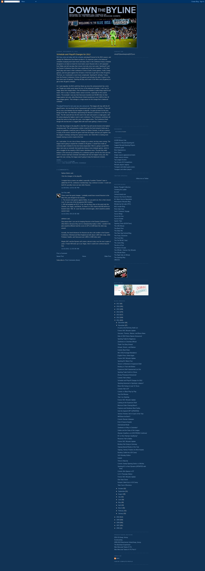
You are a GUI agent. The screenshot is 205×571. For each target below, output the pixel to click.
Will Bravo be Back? (124, 416)
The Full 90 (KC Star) (120, 240)
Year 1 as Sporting (123, 397)
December (121, 322)
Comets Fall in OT (123, 389)
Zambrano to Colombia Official (127, 341)
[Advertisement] (122, 92)
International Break (123, 425)
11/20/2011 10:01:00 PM (70, 188)
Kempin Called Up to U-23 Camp (128, 482)
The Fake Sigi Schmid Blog (122, 233)
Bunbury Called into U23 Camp (127, 452)
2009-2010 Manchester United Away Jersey (127, 542)
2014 (118, 312)
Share (59, 160)
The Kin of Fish (119, 245)
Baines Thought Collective (122, 187)
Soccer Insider (118, 218)
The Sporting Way (119, 257)
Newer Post (60, 256)
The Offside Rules (119, 252)
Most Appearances (120, 150)
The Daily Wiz (118, 231)
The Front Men (118, 238)
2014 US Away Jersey (121, 537)
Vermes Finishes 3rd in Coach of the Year (130, 414)
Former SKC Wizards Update (127, 330)
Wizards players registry (121, 164)
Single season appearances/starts (124, 155)
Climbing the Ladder (120, 189)
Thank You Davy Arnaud (125, 344)
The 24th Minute (119, 226)
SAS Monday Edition (124, 455)
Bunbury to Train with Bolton (126, 366)
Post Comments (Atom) (72, 260)
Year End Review (123, 394)
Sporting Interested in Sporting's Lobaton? (131, 383)
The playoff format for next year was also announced (73, 106)
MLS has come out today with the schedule (70, 57)
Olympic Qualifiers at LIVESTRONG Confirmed (132, 433)
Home (84, 256)
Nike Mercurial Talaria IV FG (123, 547)
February (121, 511)
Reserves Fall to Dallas (125, 438)
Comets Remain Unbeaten (126, 419)
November (121, 325)
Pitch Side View (119, 209)
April (119, 505)
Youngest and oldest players (123, 169)
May (119, 502)
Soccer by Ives (119, 216)
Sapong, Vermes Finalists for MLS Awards (131, 450)
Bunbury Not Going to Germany (127, 444)
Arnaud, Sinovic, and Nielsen (127, 347)
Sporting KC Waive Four (125, 361)
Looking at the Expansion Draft (127, 402)
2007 (118, 525)
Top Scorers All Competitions (123, 162)
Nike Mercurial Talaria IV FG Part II (125, 549)
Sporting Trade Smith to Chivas (127, 372)
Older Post (107, 256)
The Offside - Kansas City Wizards (125, 250)
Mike (117, 558)
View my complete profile (123, 561)
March (120, 508)
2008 (118, 522)
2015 (118, 309)
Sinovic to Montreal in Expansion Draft (129, 364)
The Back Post (119, 228)
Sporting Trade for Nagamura (126, 339)
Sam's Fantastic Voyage (121, 211)
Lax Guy (64, 192)
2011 (118, 320)
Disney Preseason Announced (127, 375)
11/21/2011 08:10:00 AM (70, 214)
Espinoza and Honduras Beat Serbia (129, 408)
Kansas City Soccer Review (123, 197)
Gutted (120, 458)
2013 (118, 315)
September (121, 491)
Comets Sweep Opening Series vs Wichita (131, 463)
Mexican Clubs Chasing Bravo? (127, 405)
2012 (118, 317)
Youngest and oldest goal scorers (124, 167)
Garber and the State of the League (128, 430)
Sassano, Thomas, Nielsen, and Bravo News (131, 333)
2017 (118, 303)
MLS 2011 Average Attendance (127, 353)
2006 (118, 528)
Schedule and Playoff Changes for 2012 (130, 380)
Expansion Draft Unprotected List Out (129, 369)
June (120, 499)
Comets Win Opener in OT (126, 471)
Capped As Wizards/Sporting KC (124, 143)
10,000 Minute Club (120, 140)
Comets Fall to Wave (124, 377)
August (120, 494)
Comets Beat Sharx (124, 350)
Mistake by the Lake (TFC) (122, 204)
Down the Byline (118, 131)
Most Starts (118, 152)
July (119, 497)
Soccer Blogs (118, 214)
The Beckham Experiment (122, 545)
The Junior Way (119, 243)
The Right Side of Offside (122, 255)
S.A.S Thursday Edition (125, 474)
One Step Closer (123, 479)
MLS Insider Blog (119, 206)
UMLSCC (117, 260)
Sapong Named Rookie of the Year (128, 447)
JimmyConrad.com (120, 194)
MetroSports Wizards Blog (122, 201)
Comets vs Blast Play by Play (127, 391)
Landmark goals (119, 147)
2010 (118, 517)
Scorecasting (118, 540)
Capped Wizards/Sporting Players (124, 145)
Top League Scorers (120, 160)
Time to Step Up (123, 461)
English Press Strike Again (126, 355)
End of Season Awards (125, 422)
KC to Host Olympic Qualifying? (127, 436)
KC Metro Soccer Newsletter (123, 199)
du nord (116, 192)
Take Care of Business (125, 485)
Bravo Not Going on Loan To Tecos (128, 386)
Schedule (82, 163)
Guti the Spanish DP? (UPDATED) (128, 411)
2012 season (66, 163)
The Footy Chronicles (120, 235)
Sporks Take (118, 221)
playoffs (75, 163)
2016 (118, 306)
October (121, 488)
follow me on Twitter (142, 178)
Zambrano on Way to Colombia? (128, 427)
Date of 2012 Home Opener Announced (130, 336)
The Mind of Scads (120, 248)
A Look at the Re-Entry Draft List (128, 328)
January (121, 513)
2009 (118, 520)
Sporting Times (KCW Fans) (123, 223)
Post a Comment (62, 253)
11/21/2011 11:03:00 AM (70, 249)
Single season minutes (121, 157)
